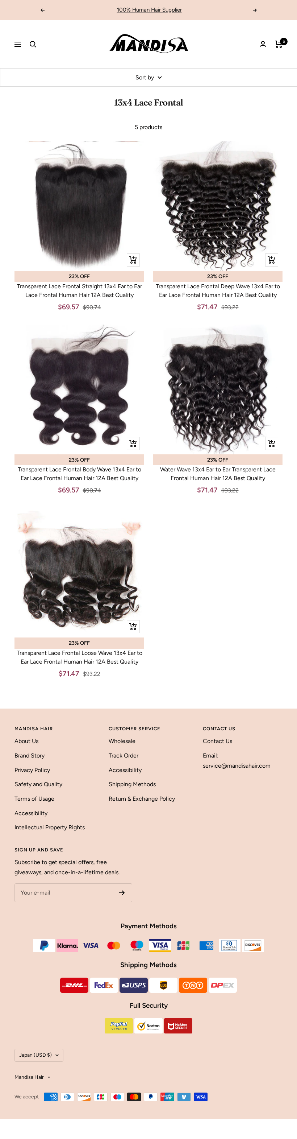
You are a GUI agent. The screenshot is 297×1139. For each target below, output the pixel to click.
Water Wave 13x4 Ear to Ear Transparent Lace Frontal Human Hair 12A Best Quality (218, 474)
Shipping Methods (132, 784)
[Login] (263, 44)
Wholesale (122, 741)
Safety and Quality (38, 784)
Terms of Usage (34, 798)
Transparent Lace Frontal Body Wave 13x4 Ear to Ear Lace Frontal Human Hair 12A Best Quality (79, 474)
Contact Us (217, 741)
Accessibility (30, 813)
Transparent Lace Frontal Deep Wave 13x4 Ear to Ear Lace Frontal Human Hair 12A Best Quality (218, 290)
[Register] (122, 892)
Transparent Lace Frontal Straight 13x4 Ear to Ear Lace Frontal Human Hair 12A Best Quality (79, 290)
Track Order (123, 755)
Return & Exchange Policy (142, 798)
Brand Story (29, 755)
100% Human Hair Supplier (149, 10)
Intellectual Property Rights (49, 827)
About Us (26, 741)
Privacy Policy (32, 770)
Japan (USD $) (35, 1055)
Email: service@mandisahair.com (237, 760)
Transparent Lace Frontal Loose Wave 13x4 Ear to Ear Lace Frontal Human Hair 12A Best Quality (79, 657)
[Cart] (279, 44)
